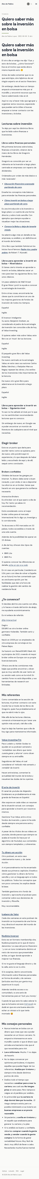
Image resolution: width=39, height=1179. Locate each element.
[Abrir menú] (36, 4)
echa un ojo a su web (18, 565)
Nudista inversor (10, 935)
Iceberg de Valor (10, 914)
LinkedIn (11, 1171)
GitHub (4, 1171)
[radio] (28, 4)
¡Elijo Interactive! (9, 620)
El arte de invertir (11, 787)
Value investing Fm (11, 739)
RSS (17, 1171)
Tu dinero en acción (12, 852)
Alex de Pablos (7, 4)
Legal (22, 1171)
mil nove (28, 1004)
